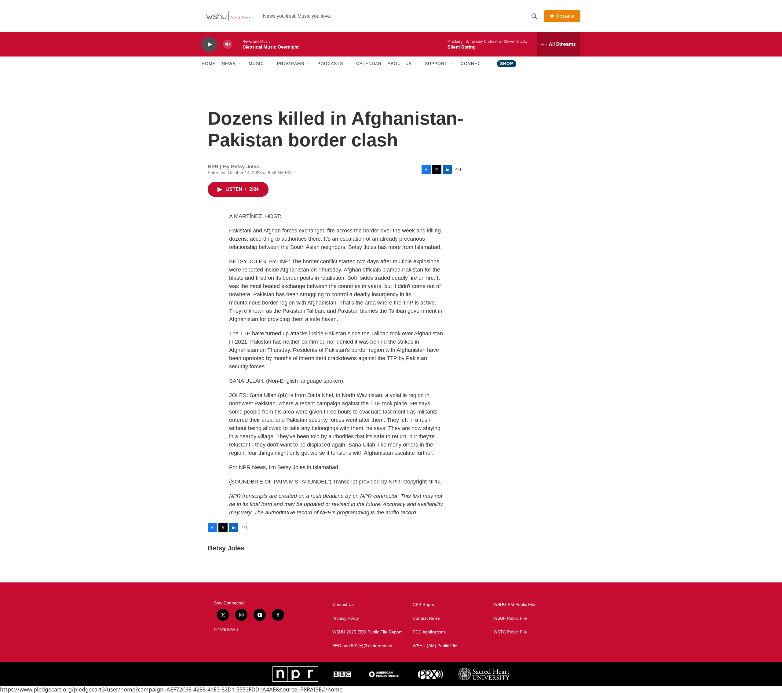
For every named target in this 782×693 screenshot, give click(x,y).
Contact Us (343, 604)
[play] (209, 44)
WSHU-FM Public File (514, 604)
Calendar (369, 63)
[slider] (237, 44)
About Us (400, 63)
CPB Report (424, 604)
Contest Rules (426, 618)
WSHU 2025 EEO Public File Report (367, 632)
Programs (290, 63)
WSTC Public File (510, 632)
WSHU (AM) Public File (435, 646)
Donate (564, 16)
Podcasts (330, 63)
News (229, 63)
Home (209, 63)
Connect (472, 63)
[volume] (227, 44)
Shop (506, 63)
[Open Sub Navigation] (240, 63)
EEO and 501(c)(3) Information (362, 646)
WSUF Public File (510, 618)
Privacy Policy (345, 618)
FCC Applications (429, 632)
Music (256, 63)
